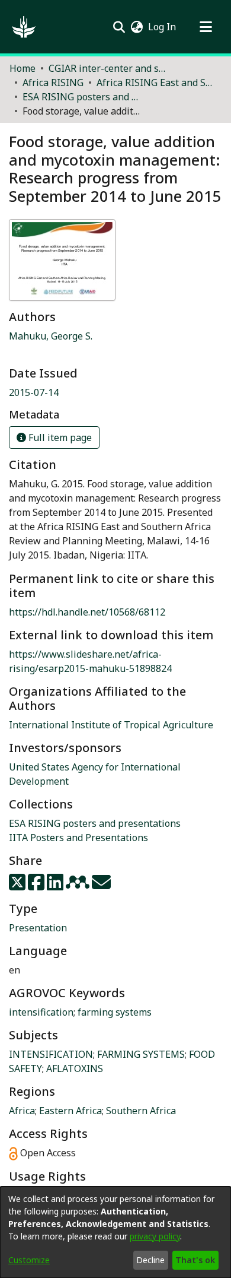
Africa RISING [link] (53, 82)
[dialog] (115, 1232)
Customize (29, 1260)
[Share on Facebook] (37, 885)
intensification (41, 1012)
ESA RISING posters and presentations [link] (82, 96)
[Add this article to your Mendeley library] (79, 885)
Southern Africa (141, 1110)
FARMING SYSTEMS (141, 1054)
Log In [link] (162, 26)
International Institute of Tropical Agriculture (111, 724)
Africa (22, 1110)
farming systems (115, 1012)
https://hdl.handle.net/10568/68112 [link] (87, 612)
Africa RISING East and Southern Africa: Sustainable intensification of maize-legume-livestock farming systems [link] (156, 82)
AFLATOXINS (74, 1068)
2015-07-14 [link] (34, 392)
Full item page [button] (59, 437)
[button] (23, 27)
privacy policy (155, 1236)
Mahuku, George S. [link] (50, 336)
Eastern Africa (70, 1110)
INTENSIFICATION (51, 1054)
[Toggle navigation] (205, 26)
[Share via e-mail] (101, 885)
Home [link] (22, 68)
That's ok (195, 1260)
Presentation (38, 927)
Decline (150, 1260)
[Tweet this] (18, 885)
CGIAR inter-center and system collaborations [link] (108, 68)
